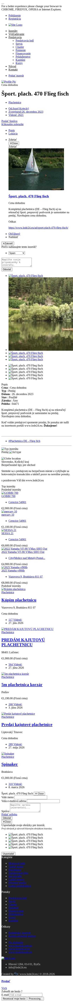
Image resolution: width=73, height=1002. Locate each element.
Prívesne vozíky (17, 882)
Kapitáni (20, 59)
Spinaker (9, 764)
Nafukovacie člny (18, 872)
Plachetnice (15, 102)
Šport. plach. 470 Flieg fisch (29, 196)
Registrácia (15, 18)
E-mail (5, 994)
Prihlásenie (15, 15)
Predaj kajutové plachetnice (26, 724)
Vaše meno (7, 797)
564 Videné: (15, 664)
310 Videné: (15, 783)
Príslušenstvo (23, 56)
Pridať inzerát (16, 75)
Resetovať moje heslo (14, 998)
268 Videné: (15, 704)
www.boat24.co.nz (19, 948)
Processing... (36, 998)
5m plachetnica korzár (22, 684)
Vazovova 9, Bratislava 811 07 (26, 576)
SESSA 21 (7, 533)
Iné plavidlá (15, 876)
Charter (20, 46)
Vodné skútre (16, 866)
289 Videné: (15, 744)
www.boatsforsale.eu (20, 952)
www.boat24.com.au (20, 945)
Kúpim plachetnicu (18, 600)
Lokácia (13, 133)
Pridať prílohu (9, 814)
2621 (16, 114)
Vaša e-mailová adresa (13, 800)
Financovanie (23, 53)
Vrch (4, 988)
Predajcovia (15, 37)
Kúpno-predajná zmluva (22, 935)
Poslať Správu (9, 121)
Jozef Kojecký (19, 108)
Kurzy (19, 63)
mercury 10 (7, 514)
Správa (5, 811)
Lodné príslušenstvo (20, 885)
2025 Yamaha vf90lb (13, 570)
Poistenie (21, 50)
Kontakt (13, 69)
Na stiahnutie (16, 942)
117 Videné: (15, 619)
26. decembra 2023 (26, 111)
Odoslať (7, 269)
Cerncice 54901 (17, 502)
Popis (12, 130)
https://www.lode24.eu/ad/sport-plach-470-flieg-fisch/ (38, 227)
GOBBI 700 (8, 496)
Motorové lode (17, 863)
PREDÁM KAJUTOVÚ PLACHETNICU (23, 642)
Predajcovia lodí (25, 40)
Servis (19, 43)
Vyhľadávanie (16, 34)
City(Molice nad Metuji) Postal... (27, 558)
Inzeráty (13, 30)
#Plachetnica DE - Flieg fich (24, 440)
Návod (12, 66)
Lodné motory (16, 879)
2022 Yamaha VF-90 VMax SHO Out (22, 551)
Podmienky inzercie (20, 932)
